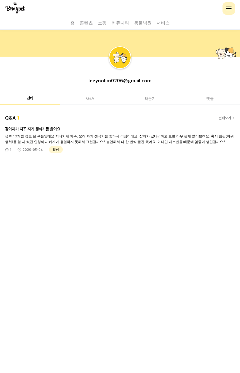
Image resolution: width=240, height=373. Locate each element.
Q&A (90, 98)
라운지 (150, 98)
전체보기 (225, 117)
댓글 (210, 98)
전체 (30, 97)
